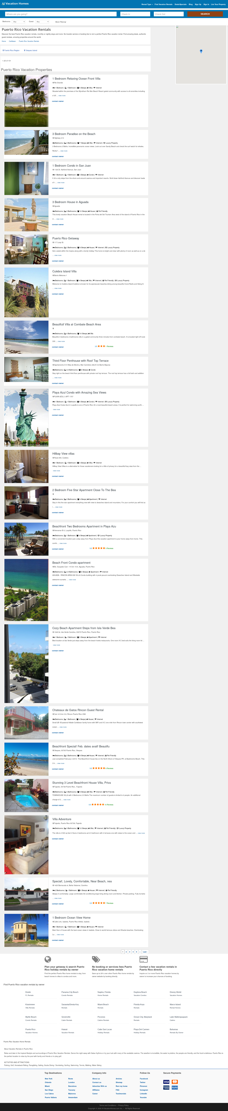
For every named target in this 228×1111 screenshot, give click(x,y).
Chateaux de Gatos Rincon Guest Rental (78, 710)
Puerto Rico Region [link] (11, 50)
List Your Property (218, 4)
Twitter (142, 1082)
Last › (145, 952)
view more (61, 95)
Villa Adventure (61, 819)
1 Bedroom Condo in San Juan (71, 165)
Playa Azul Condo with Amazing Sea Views (79, 392)
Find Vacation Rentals (163, 4)
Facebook (144, 1078)
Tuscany (71, 1090)
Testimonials (121, 1093)
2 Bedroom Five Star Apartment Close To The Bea (84, 490)
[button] (201, 52)
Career (95, 1093)
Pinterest (143, 1086)
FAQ (117, 1090)
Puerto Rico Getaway (65, 238)
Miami (47, 1086)
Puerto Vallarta (51, 1097)
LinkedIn (143, 1093)
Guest (31, 21)
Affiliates (96, 1090)
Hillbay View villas (63, 453)
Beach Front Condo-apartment (71, 562)
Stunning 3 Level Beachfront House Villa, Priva (81, 782)
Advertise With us (99, 1086)
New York (48, 1078)
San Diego (49, 1090)
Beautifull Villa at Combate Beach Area (76, 324)
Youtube (143, 1097)
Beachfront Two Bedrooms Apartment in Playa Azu (84, 526)
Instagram (144, 1090)
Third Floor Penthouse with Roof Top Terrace (80, 360)
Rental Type (147, 4)
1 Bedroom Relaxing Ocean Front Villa (76, 78)
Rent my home (121, 1086)
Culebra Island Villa (64, 271)
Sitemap (119, 1082)
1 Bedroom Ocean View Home (71, 917)
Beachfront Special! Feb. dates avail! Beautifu (80, 746)
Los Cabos (49, 1093)
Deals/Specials (181, 4)
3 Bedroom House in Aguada (70, 202)
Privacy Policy (123, 1105)
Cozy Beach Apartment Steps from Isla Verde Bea (83, 628)
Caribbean (12, 41)
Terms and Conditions (107, 1105)
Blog (191, 4)
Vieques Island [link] (31, 50)
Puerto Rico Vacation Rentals (29, 41)
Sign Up (198, 4)
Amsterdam (72, 1097)
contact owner (58, 101)
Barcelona (72, 1086)
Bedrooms (6, 21)
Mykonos (72, 1093)
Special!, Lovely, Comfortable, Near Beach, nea (82, 881)
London (71, 1082)
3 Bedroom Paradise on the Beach (73, 134)
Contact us (96, 1082)
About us (96, 1078)
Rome (70, 1078)
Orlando (48, 1082)
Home (4, 41)
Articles (119, 1078)
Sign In (206, 4)
